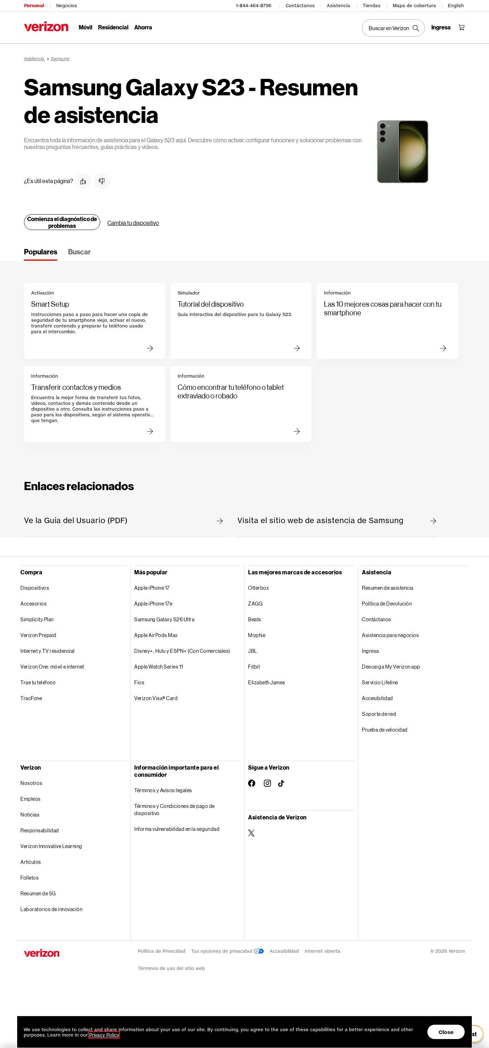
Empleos (30, 799)
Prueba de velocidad (385, 730)
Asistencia (338, 5)
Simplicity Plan (37, 619)
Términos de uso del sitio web (171, 968)
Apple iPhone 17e (153, 603)
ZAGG (255, 603)
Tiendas (372, 5)
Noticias (29, 815)
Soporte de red (379, 714)
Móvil (85, 27)
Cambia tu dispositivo (133, 222)
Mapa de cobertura (414, 5)
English (456, 5)
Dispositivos (34, 588)
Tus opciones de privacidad (222, 951)
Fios (139, 682)
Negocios (66, 5)
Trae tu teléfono (37, 682)
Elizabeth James (266, 682)
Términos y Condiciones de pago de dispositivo (174, 809)
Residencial (113, 27)
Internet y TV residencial (47, 651)
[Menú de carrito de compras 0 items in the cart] (461, 27)
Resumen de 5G (38, 893)
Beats (254, 619)
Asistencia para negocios (390, 635)
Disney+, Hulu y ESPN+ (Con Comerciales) (182, 651)
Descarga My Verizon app (391, 667)
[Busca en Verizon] (393, 28)
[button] (83, 181)
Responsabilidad (39, 830)
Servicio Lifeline (380, 682)
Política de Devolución (387, 603)
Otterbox (258, 588)
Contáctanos (300, 5)
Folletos (29, 878)
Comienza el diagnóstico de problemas (62, 222)
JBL (252, 651)
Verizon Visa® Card (156, 698)
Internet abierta (322, 951)
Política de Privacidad (161, 951)
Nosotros (31, 783)
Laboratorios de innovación (51, 909)
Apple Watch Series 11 (158, 667)
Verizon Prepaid (38, 635)
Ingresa (370, 651)
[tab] (40, 254)
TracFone (31, 698)
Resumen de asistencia (387, 588)
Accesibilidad (377, 698)
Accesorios (33, 603)
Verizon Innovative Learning (51, 846)
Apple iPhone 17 (152, 588)
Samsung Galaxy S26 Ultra (164, 619)
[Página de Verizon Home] (46, 26)
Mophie (256, 635)
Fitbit (254, 667)
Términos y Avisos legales (163, 790)
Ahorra (143, 27)
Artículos (30, 862)
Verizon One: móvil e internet (52, 667)
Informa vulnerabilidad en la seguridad (176, 829)
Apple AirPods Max (156, 635)
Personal (34, 5)
